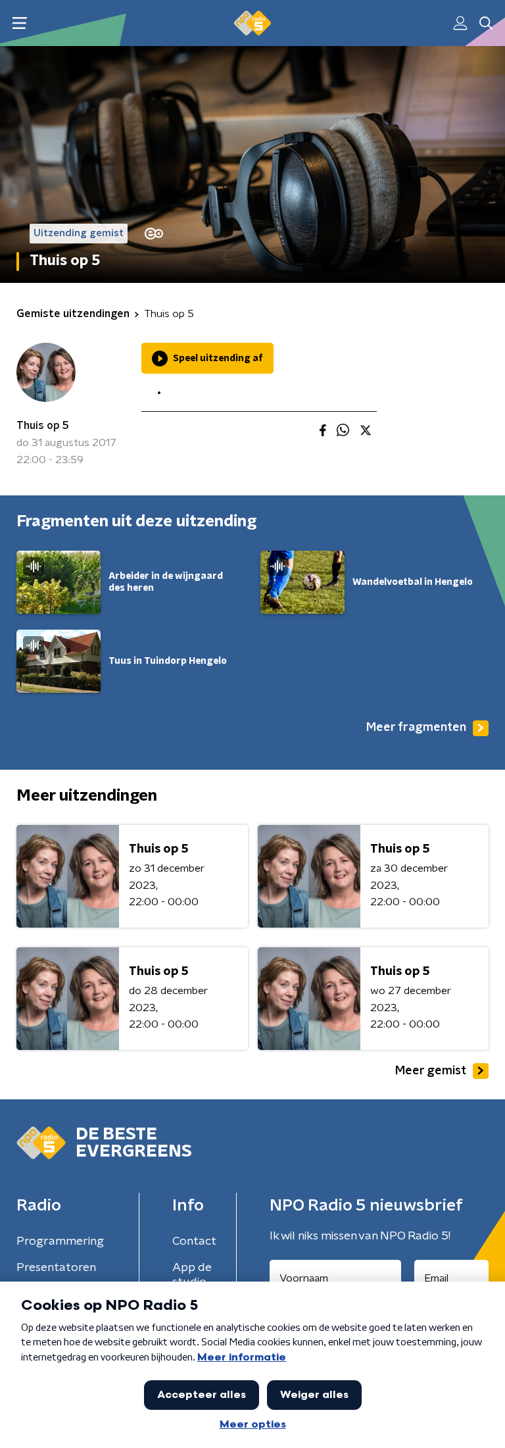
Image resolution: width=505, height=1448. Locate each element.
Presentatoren (56, 1268)
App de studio (192, 1275)
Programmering (60, 1241)
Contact (194, 1241)
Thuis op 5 (42, 425)
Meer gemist (430, 1071)
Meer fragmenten (416, 728)
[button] (19, 23)
